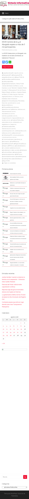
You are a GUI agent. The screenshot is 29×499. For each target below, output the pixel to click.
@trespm (4, 146)
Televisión (14, 88)
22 (21, 332)
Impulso (15, 94)
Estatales (4, 98)
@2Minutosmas (15, 79)
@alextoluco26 (6, 109)
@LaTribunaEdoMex (7, 81)
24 (3, 335)
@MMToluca (10, 146)
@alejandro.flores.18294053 (10, 101)
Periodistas (21, 101)
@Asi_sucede (15, 150)
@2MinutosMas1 (6, 79)
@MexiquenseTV (6, 75)
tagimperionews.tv (7, 96)
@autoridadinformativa (8, 156)
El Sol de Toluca (21, 90)
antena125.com (17, 122)
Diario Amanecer (12, 98)
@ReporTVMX (6, 161)
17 (3, 332)
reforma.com (21, 109)
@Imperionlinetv (17, 152)
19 (10, 332)
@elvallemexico (6, 150)
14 (17, 329)
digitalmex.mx (6, 124)
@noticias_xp (18, 139)
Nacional (20, 94)
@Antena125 (23, 150)
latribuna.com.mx (7, 133)
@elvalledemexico (20, 146)
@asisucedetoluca (7, 105)
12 (10, 329)
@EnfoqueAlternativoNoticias (10, 107)
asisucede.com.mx (7, 122)
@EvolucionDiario (7, 152)
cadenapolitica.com (20, 131)
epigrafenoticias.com (8, 77)
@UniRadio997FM (7, 135)
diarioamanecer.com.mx (9, 111)
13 (14, 329)
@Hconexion (5, 141)
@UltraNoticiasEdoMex (8, 126)
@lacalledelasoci (17, 158)
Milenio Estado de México (9, 92)
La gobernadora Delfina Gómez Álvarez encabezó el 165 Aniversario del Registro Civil (14, 297)
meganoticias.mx (7, 118)
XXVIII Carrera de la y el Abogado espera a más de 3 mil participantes (13, 44)
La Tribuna (16, 96)
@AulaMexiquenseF (7, 143)
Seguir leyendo (7, 67)
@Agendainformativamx (9, 83)
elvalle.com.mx (6, 120)
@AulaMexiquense (21, 156)
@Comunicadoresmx (8, 139)
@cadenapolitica (7, 158)
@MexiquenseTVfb (17, 75)
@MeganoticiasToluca (20, 143)
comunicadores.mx (18, 135)
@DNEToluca (18, 154)
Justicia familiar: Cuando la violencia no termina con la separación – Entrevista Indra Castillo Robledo (13, 279)
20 (14, 332)
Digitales (20, 88)
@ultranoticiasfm (9, 73)
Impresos (4, 88)
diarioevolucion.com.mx (9, 128)
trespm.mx (13, 124)
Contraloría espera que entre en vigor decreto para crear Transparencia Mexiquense (13, 304)
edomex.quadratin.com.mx (9, 116)
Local (21, 86)
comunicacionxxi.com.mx (9, 137)
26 (10, 335)
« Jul (3, 343)
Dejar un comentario (10, 163)
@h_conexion (6, 148)
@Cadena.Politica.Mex (17, 120)
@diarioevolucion (15, 148)
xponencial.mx (12, 103)
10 (3, 329)
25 (7, 335)
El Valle (10, 94)
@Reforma (14, 109)
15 (21, 329)
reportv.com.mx (18, 73)
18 (7, 332)
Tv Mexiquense (11, 90)
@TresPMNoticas (14, 141)
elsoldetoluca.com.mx (8, 113)
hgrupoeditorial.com (18, 118)
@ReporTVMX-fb (19, 77)
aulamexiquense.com (8, 131)
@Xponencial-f (16, 133)
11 (6, 329)
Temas (18, 83)
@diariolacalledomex (8, 154)
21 (17, 332)
